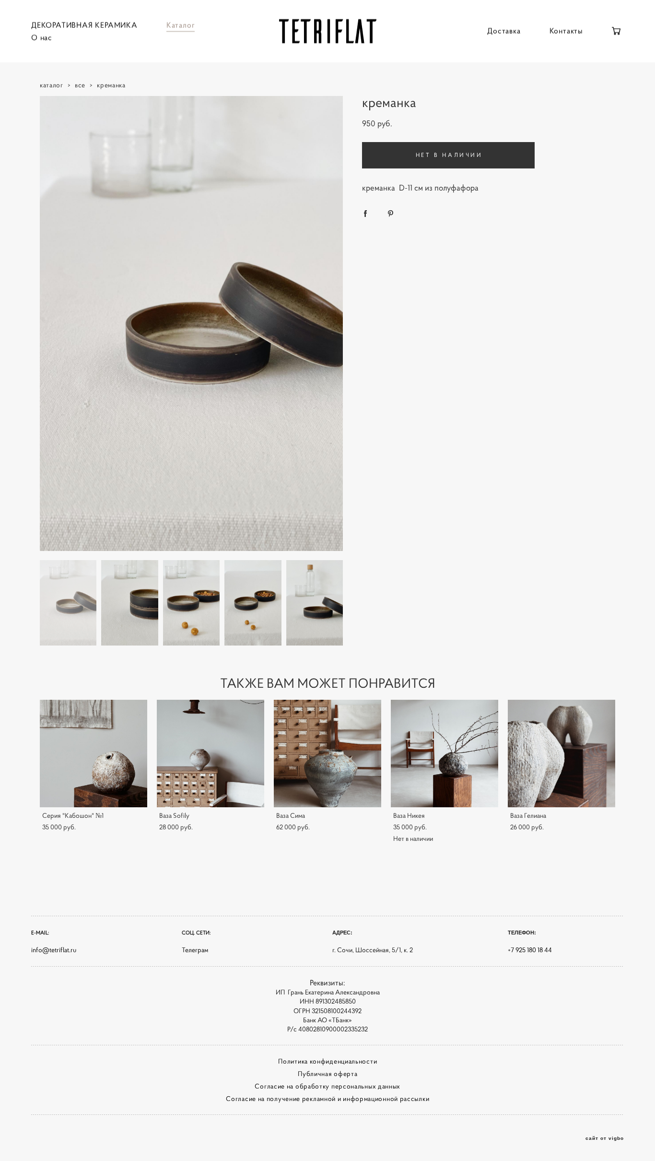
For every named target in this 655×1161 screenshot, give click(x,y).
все (80, 85)
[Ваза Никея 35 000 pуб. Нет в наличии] (444, 753)
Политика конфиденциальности (327, 1061)
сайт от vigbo (604, 1138)
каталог (51, 85)
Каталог (180, 25)
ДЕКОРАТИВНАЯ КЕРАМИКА (84, 25)
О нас (41, 37)
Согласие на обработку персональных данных (327, 1086)
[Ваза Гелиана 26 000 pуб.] (561, 753)
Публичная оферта (327, 1073)
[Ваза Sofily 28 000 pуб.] (210, 753)
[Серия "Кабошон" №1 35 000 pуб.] (93, 753)
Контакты (566, 31)
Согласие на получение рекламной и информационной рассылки (327, 1098)
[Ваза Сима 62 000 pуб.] (327, 753)
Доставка (503, 31)
